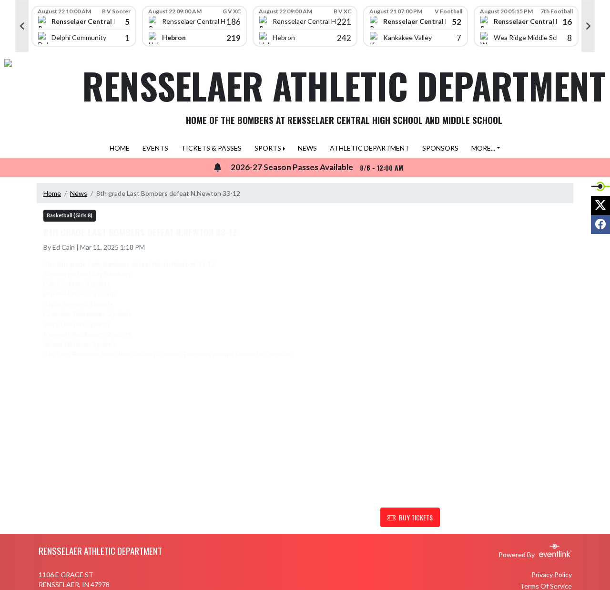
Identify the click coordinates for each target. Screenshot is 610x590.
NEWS (307, 148)
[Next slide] (588, 26)
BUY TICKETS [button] (416, 517)
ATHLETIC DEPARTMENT (369, 148)
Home (52, 193)
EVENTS (155, 148)
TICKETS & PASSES (211, 148)
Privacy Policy (551, 574)
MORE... (483, 148)
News (78, 193)
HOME (120, 148)
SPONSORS (440, 148)
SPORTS (267, 148)
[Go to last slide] (22, 26)
